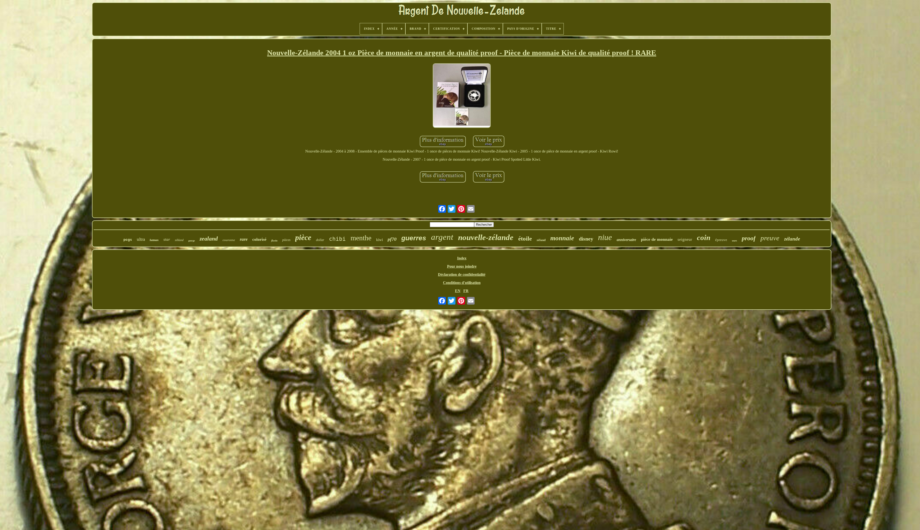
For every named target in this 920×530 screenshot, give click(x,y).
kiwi (379, 240)
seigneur (685, 239)
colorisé (259, 239)
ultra (141, 239)
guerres (413, 238)
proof (749, 238)
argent (442, 237)
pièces (286, 240)
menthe (361, 238)
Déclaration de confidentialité (461, 274)
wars (734, 240)
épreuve (721, 240)
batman (154, 240)
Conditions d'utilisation (462, 283)
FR (466, 291)
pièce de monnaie (657, 239)
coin (703, 237)
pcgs (127, 240)
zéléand (179, 240)
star (166, 239)
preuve (769, 238)
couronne (229, 240)
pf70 (392, 239)
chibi (337, 239)
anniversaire (626, 240)
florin (274, 240)
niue (605, 237)
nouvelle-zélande (485, 237)
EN (457, 291)
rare (243, 239)
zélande (792, 239)
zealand (209, 239)
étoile (525, 238)
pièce (303, 237)
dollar (320, 240)
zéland (541, 240)
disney (586, 239)
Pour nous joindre (462, 266)
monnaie (562, 238)
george (191, 240)
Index (461, 258)
